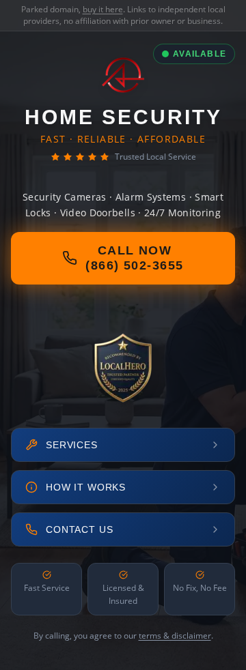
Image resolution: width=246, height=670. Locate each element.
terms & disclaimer (175, 635)
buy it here (103, 9)
